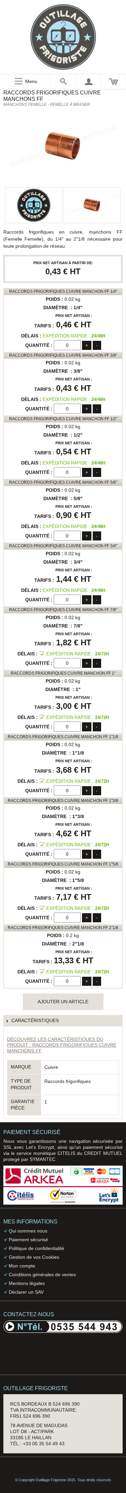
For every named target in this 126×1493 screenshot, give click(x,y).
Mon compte (22, 1265)
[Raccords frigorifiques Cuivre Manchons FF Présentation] (92, 205)
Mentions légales (27, 1283)
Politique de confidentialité (36, 1248)
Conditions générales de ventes (42, 1274)
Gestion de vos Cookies (34, 1257)
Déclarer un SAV (26, 1292)
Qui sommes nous (28, 1231)
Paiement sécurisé (28, 1239)
